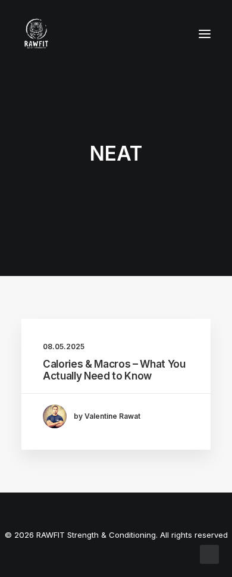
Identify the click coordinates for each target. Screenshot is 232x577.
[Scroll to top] (209, 553)
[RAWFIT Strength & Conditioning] (36, 34)
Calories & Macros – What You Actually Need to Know (114, 370)
